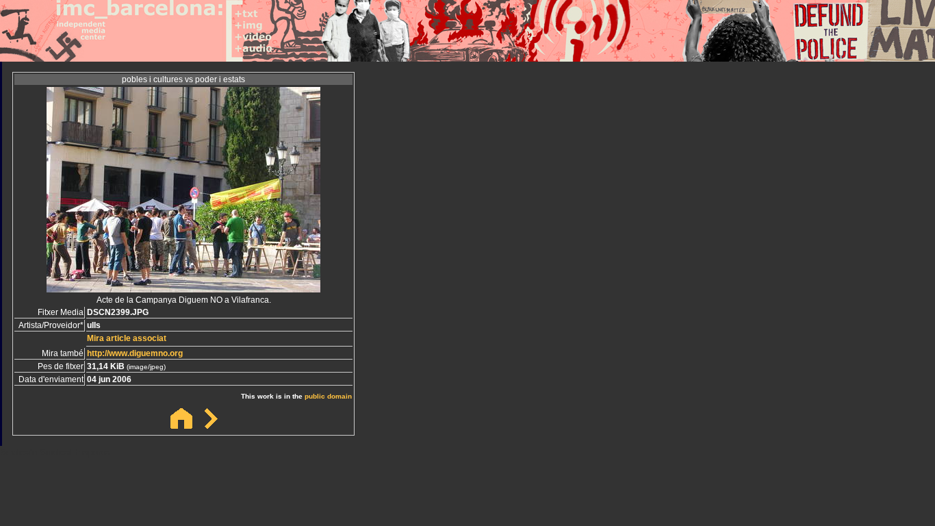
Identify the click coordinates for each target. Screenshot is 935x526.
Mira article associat (126, 338)
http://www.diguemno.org (135, 353)
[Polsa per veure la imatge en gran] (183, 289)
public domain (328, 396)
